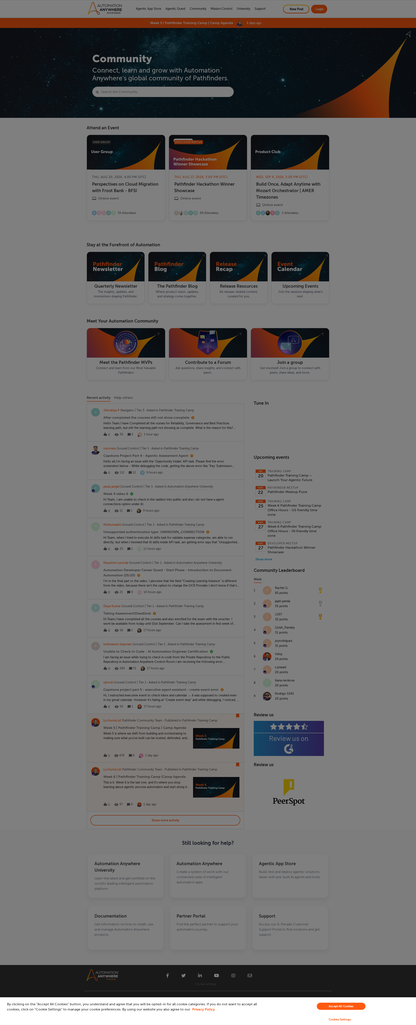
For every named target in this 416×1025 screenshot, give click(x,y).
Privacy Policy (203, 1009)
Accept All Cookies (341, 1006)
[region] (208, 1011)
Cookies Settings (340, 1019)
